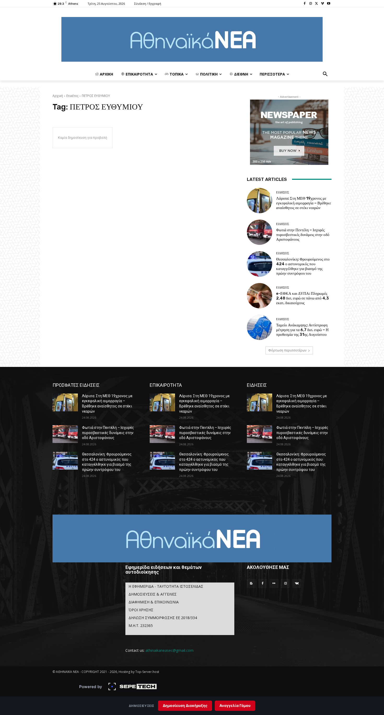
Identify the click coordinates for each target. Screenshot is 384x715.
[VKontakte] (296, 583)
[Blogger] (251, 583)
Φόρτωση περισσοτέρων (287, 350)
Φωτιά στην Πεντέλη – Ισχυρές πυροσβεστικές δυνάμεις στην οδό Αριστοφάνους (302, 235)
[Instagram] (311, 4)
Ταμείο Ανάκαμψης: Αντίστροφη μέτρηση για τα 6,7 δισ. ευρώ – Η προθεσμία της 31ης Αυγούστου (302, 330)
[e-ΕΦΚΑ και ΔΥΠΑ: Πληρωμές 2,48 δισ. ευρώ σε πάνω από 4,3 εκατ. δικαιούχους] (259, 295)
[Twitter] (317, 4)
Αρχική (58, 96)
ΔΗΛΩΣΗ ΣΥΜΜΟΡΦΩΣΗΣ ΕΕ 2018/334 (163, 617)
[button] (325, 74)
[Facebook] (305, 4)
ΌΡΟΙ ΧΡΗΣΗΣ (141, 609)
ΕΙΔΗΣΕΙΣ (282, 192)
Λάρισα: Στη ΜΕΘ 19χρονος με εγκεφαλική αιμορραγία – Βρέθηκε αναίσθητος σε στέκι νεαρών (303, 203)
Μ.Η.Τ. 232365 (141, 625)
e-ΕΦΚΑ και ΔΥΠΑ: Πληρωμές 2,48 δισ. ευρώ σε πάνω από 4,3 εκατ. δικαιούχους (302, 298)
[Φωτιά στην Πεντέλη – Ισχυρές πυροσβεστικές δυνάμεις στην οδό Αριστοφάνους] (259, 232)
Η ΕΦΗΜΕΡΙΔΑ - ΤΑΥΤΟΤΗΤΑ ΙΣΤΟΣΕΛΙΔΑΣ (166, 586)
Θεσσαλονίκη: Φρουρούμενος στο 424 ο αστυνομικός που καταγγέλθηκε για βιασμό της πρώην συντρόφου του (303, 266)
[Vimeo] (322, 4)
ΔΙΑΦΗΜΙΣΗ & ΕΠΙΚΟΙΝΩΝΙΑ (154, 601)
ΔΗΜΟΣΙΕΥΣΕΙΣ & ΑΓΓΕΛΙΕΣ (153, 594)
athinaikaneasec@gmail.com (170, 650)
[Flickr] (274, 583)
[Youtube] (328, 4)
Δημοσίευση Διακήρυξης (185, 705)
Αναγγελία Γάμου (235, 705)
